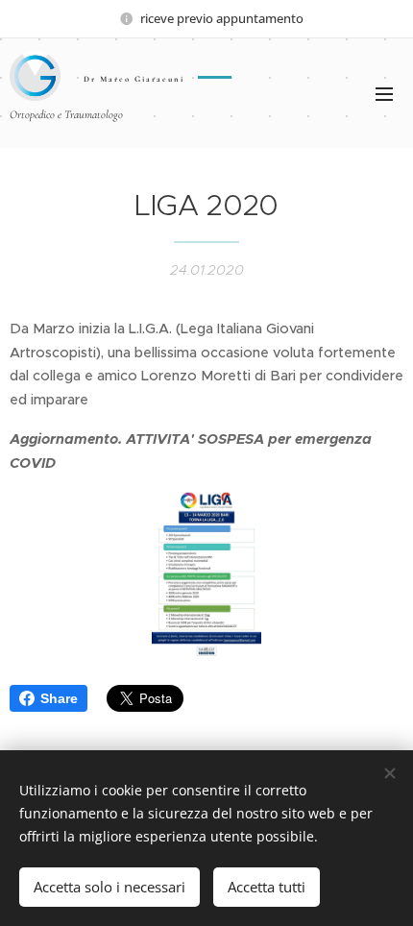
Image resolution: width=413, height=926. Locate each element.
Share (59, 698)
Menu (384, 93)
